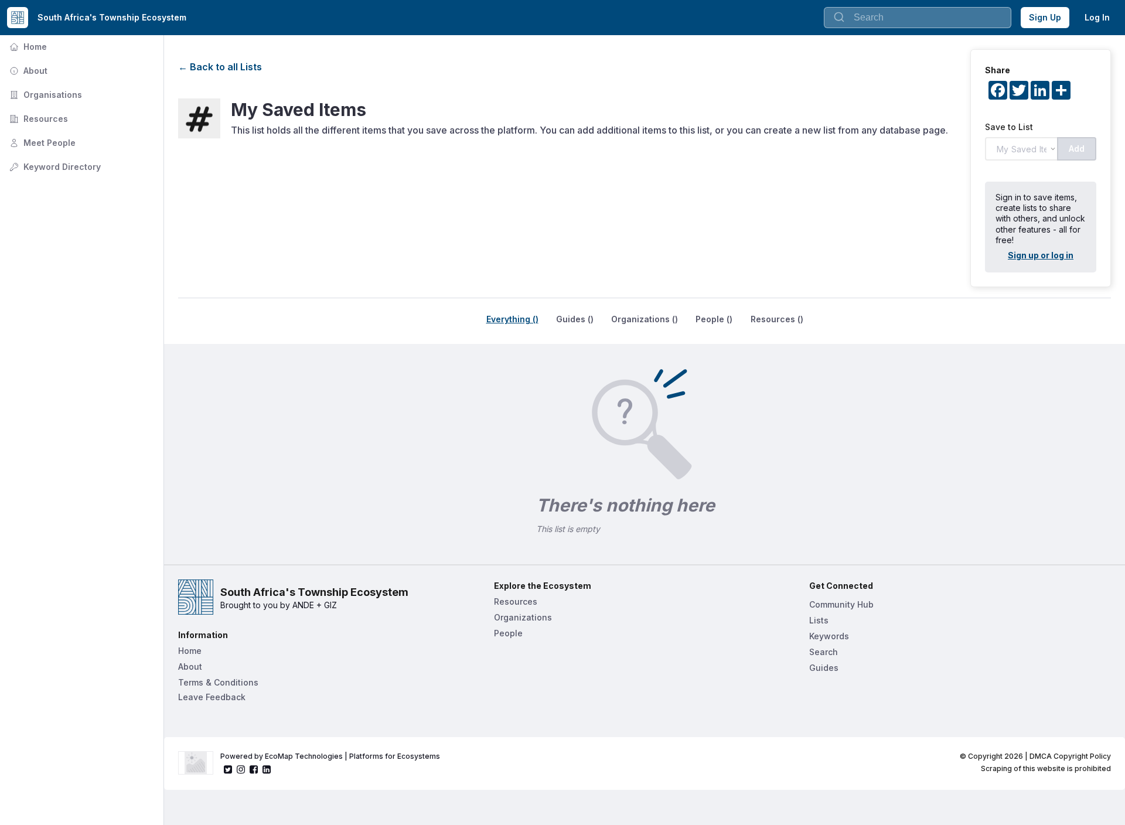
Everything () (512, 319)
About (27, 71)
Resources (37, 119)
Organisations (44, 95)
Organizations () (644, 319)
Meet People (41, 143)
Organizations (523, 617)
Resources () (777, 319)
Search (823, 652)
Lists (819, 620)
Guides (823, 668)
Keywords (829, 636)
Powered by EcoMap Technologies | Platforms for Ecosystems (330, 756)
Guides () (575, 319)
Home (27, 47)
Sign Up (1045, 17)
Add (1077, 149)
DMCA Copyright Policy (1070, 756)
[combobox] (917, 17)
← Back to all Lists (220, 67)
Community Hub (841, 604)
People (508, 633)
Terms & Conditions (218, 682)
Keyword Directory (54, 167)
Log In (1097, 17)
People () (714, 319)
